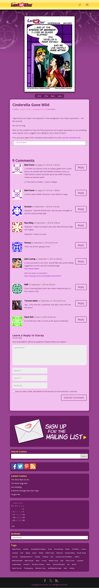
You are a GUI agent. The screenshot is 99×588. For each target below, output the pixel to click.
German (15, 557)
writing (72, 568)
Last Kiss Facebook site (71, 137)
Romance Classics (38, 564)
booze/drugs (58, 549)
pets (61, 561)
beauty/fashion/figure (38, 549)
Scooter (28, 206)
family (41, 553)
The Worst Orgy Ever (19, 483)
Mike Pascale (29, 561)
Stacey (39, 335)
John (16, 109)
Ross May (28, 222)
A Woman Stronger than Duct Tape (25, 491)
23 (24, 517)
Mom (37, 561)
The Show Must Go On (20, 479)
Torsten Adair (31, 300)
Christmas (75, 549)
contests (15, 553)
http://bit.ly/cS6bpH (31, 268)
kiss (52, 557)
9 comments (50, 109)
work (65, 568)
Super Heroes (16, 568)
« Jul (12, 526)
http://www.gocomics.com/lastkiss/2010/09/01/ (42, 276)
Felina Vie (59, 553)
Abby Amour (16, 549)
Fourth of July (81, 553)
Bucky (68, 549)
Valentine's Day (40, 568)
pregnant (80, 561)
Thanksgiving (28, 568)
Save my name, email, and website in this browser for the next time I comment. (46, 391)
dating (28, 553)
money (44, 561)
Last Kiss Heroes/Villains (64, 557)
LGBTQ (76, 557)
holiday (37, 557)
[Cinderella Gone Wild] (49, 54)
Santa (48, 564)
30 (24, 520)
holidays (45, 557)
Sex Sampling (16, 487)
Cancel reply (17, 338)
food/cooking (69, 553)
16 (24, 514)
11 (14, 514)
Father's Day (50, 553)
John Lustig (29, 259)
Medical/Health (17, 561)
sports (74, 564)
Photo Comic (70, 561)
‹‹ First (38, 96)
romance (26, 564)
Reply (81, 167)
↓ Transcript (20, 142)
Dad (21, 553)
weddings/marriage (54, 568)
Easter (34, 553)
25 (14, 520)
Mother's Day (53, 561)
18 (14, 517)
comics (83, 549)
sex (68, 564)
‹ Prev (46, 96)
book (50, 549)
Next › (53, 96)
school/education (59, 564)
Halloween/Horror (26, 557)
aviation (26, 549)
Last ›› (60, 96)
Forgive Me (15, 494)
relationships (16, 564)
